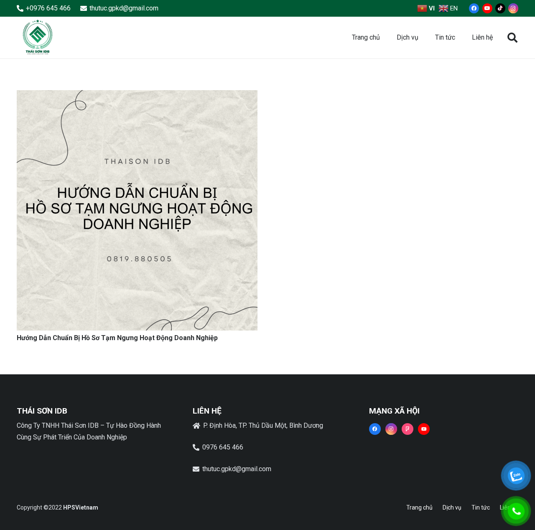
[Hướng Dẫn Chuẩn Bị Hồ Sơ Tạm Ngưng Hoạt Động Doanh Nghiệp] (137, 96)
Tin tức (480, 507)
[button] (512, 37)
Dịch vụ (452, 507)
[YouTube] (487, 8)
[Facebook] (474, 8)
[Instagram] (513, 8)
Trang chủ (419, 507)
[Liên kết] (38, 37)
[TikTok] (500, 8)
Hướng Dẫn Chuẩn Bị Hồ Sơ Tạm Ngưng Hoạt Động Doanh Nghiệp (117, 338)
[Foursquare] (407, 429)
